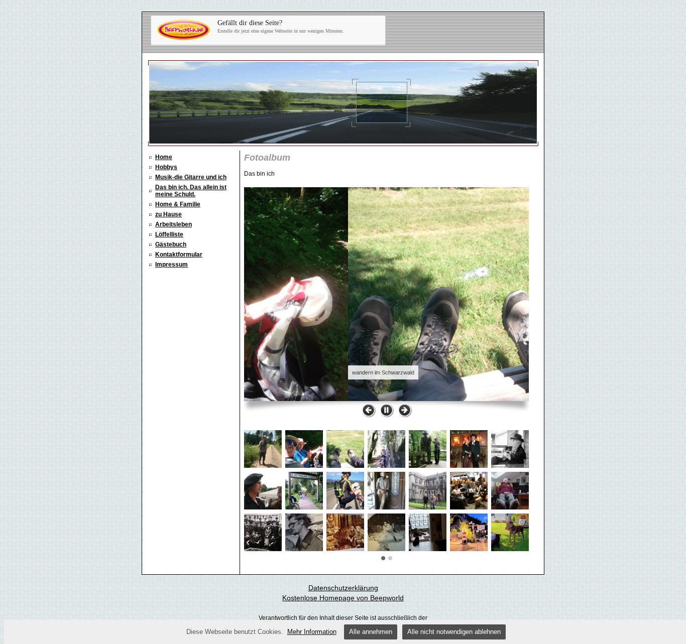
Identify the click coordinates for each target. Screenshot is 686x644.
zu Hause (168, 214)
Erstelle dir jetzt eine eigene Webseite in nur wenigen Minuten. (280, 26)
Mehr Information (311, 631)
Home (163, 157)
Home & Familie (177, 204)
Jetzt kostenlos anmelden (261, 31)
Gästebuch (170, 244)
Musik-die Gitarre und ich (190, 177)
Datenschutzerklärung (343, 588)
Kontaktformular (178, 254)
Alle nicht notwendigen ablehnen (454, 631)
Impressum (171, 264)
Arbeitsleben (173, 224)
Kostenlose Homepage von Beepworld (343, 598)
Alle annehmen (370, 631)
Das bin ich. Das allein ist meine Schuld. (190, 191)
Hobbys (166, 167)
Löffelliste (169, 234)
